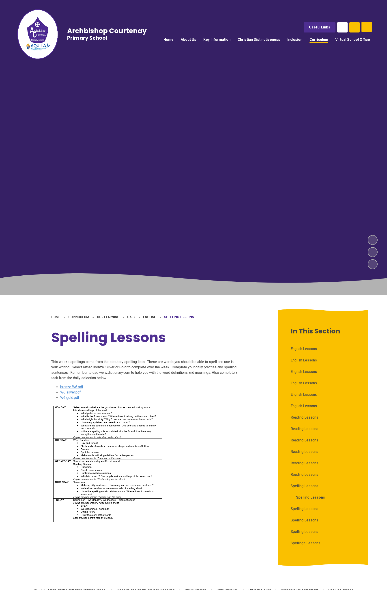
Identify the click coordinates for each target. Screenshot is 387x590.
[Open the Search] (354, 27)
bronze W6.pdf (71, 387)
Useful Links (319, 27)
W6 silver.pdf (70, 392)
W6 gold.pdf (69, 397)
